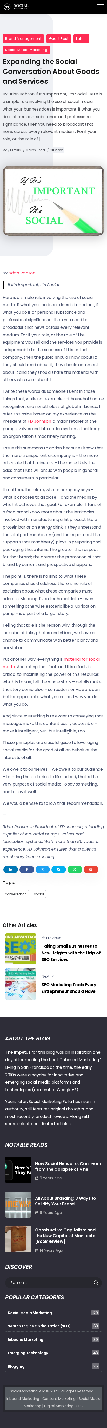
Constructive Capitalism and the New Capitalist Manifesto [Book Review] (65, 1236)
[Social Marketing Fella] (17, 6)
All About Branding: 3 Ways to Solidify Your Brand (65, 1201)
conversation (16, 894)
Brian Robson (22, 273)
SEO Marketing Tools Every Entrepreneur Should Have (69, 988)
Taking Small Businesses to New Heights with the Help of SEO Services (71, 952)
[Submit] (97, 1282)
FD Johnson (39, 421)
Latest (81, 38)
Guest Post (58, 38)
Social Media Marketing (26, 50)
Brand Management (23, 38)
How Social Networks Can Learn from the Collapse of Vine (68, 1166)
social (39, 894)
